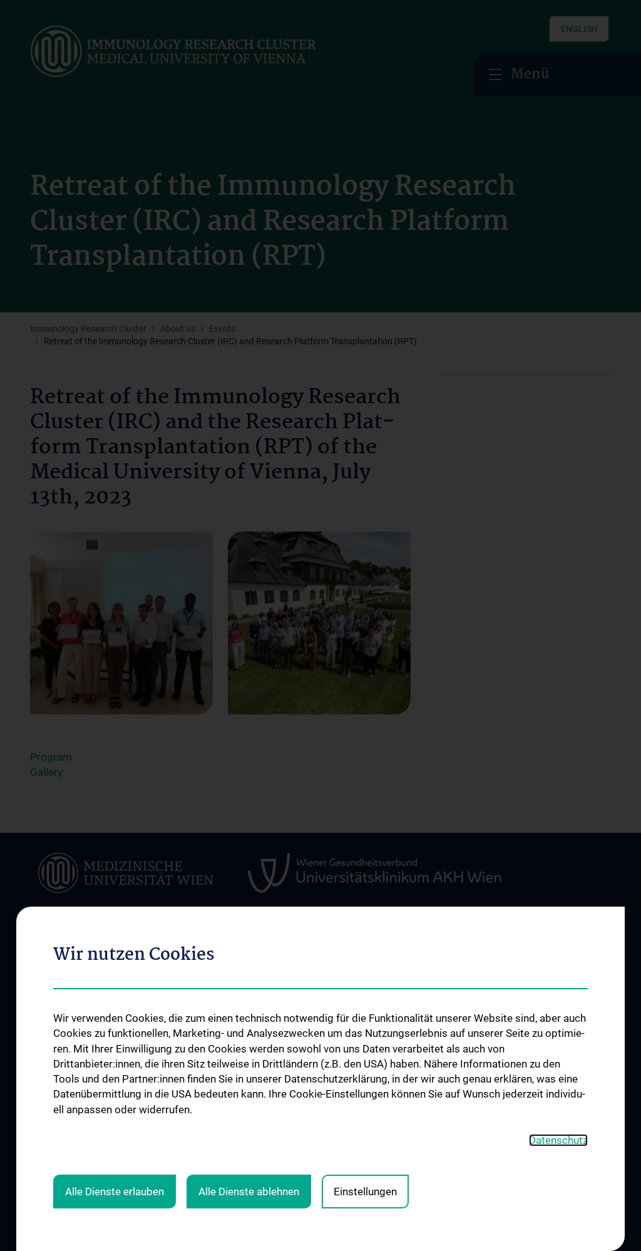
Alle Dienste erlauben (114, 1191)
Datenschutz (558, 1140)
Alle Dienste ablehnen (248, 1191)
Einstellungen (365, 1191)
